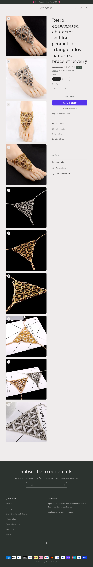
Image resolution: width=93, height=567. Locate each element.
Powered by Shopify (51, 561)
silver (57, 79)
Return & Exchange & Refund (16, 514)
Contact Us (10, 529)
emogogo (43, 561)
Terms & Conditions (13, 524)
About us (9, 504)
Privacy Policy (11, 519)
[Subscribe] (64, 485)
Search (8, 534)
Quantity (55, 84)
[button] (6, 7)
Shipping (55, 70)
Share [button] (57, 155)
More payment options (69, 108)
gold (66, 79)
